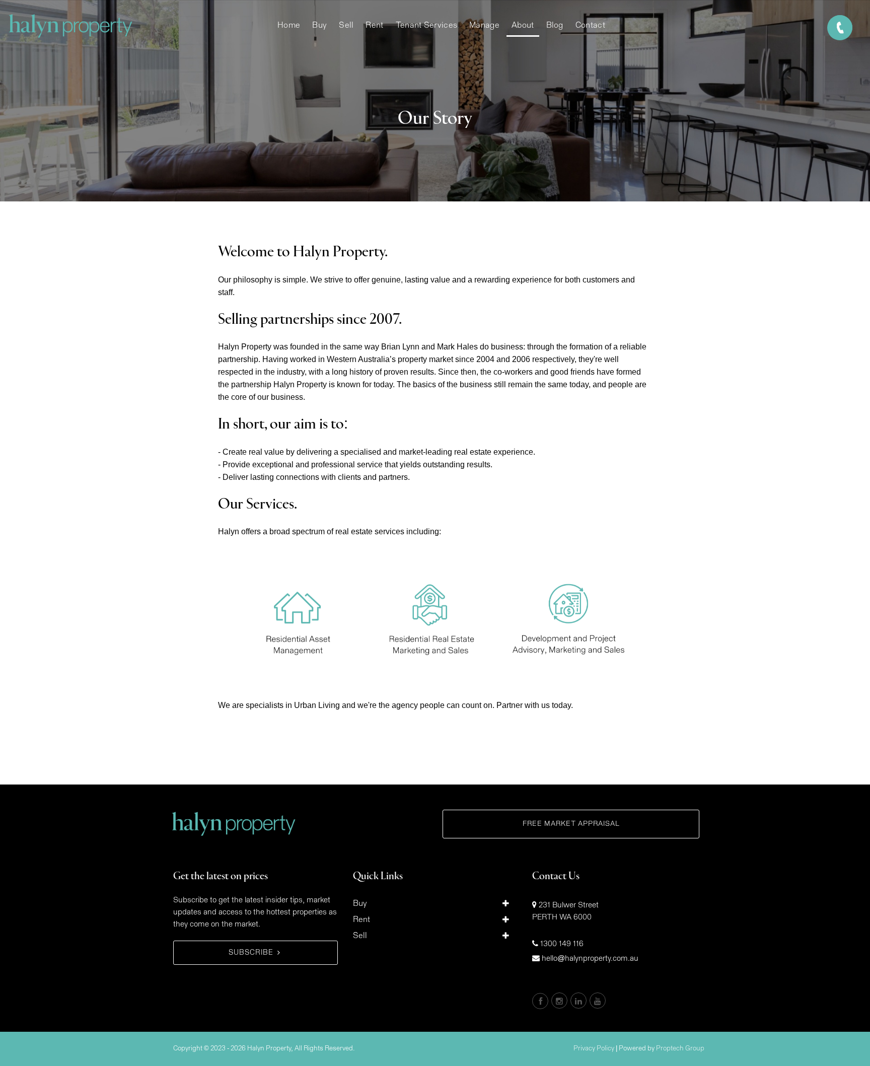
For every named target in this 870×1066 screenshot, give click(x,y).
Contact (590, 25)
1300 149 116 (562, 944)
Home (288, 25)
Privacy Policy (593, 1048)
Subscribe (251, 952)
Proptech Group (680, 1048)
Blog (554, 25)
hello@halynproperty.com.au (590, 958)
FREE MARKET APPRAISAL (571, 823)
